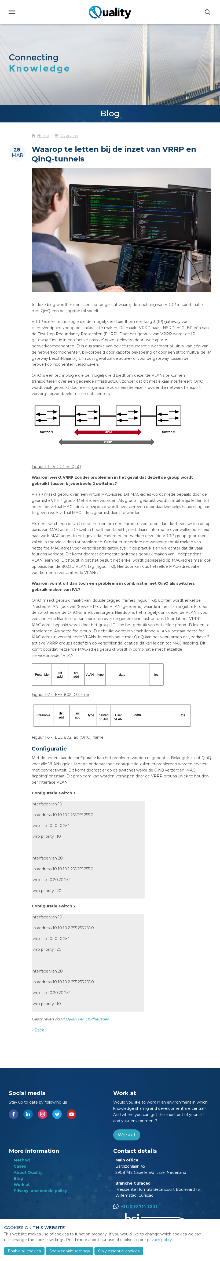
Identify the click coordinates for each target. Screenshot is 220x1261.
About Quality (28, 1172)
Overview (69, 135)
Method (22, 1160)
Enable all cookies (24, 1251)
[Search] (207, 12)
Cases (20, 1166)
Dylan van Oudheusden (87, 1019)
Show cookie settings (69, 1251)
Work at (127, 1134)
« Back (38, 1030)
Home (43, 135)
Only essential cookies (119, 1251)
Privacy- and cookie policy (40, 1190)
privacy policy (159, 1239)
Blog (18, 1178)
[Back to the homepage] (110, 12)
